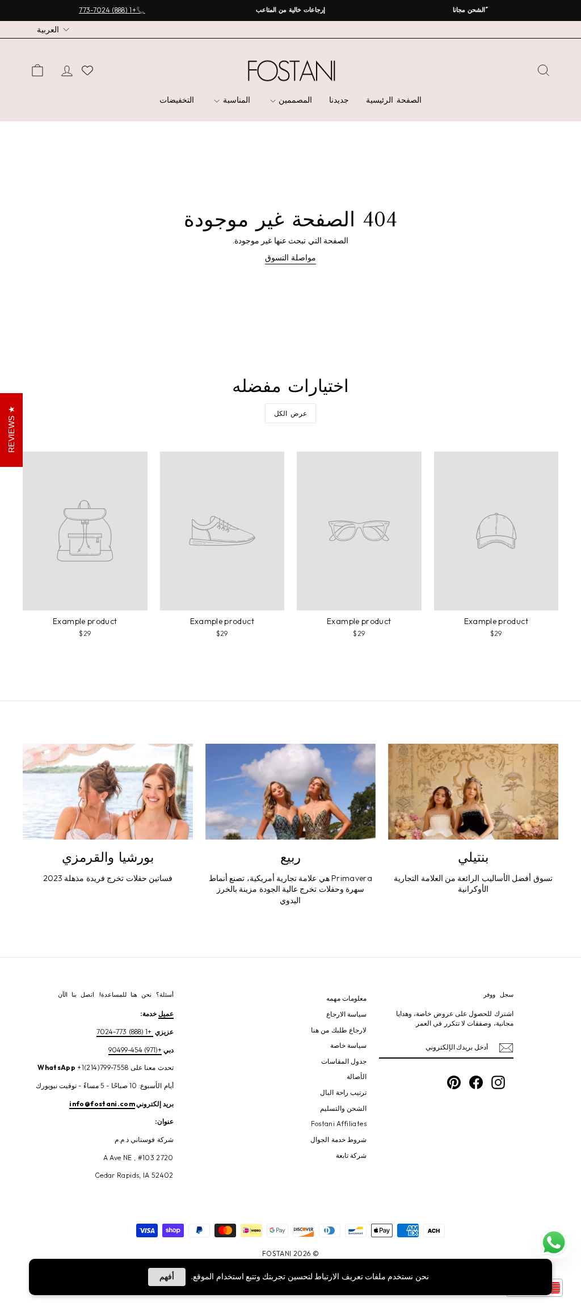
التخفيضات (176, 100)
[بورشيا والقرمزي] (108, 792)
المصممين (294, 100)
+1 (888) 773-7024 (124, 1031)
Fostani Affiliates (339, 1123)
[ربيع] (290, 792)
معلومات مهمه (346, 998)
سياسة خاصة (348, 1045)
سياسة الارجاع (346, 1014)
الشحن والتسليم (343, 1108)
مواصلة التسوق (290, 257)
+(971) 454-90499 (135, 1050)
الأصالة (357, 1076)
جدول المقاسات (344, 1061)
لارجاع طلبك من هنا (339, 1030)
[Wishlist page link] (87, 70)
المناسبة (235, 100)
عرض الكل (291, 413)
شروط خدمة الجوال (338, 1139)
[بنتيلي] (473, 792)
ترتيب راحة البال (343, 1092)
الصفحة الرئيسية (394, 100)
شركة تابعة (351, 1155)
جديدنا (339, 100)
